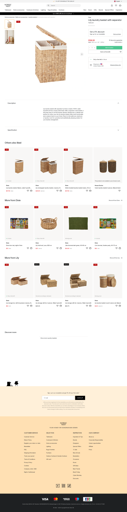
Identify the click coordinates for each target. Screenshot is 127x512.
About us (91, 436)
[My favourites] (116, 5)
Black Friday (76, 472)
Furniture (61, 10)
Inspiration (119, 10)
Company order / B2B (30, 469)
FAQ (25, 449)
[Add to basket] (31, 191)
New (85, 10)
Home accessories (18, 10)
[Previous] (20, 54)
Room (90, 10)
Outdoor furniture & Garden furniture (56, 456)
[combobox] (118, 1)
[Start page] (8, 5)
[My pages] (112, 5)
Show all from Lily (115, 258)
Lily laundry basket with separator (46, 17)
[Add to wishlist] (28, 191)
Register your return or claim (32, 443)
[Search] (48, 5)
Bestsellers (76, 456)
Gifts (95, 10)
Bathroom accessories (21, 17)
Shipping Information (30, 452)
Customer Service (29, 436)
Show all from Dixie (114, 200)
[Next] (82, 54)
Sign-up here (117, 34)
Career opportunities (95, 443)
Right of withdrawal (29, 472)
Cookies (26, 465)
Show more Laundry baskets (49, 338)
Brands (101, 10)
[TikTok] (69, 485)
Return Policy (28, 440)
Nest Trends (76, 469)
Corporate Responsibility (96, 440)
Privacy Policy (28, 462)
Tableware (8, 10)
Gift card (48, 459)
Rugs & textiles (52, 10)
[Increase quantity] (94, 47)
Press (90, 449)
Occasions (76, 459)
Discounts (76, 478)
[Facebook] (58, 485)
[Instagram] (63, 485)
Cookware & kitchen (33, 10)
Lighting (43, 10)
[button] (91, 25)
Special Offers (109, 10)
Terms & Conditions (29, 459)
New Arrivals (76, 452)
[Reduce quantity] (89, 47)
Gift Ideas (75, 465)
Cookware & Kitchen (52, 440)
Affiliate (91, 446)
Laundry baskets (32, 17)
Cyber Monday (77, 475)
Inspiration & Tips (78, 436)
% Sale (75, 449)
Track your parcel (29, 456)
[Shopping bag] (120, 5)
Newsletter (27, 446)
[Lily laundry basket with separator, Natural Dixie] (51, 54)
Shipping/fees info (115, 65)
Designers (76, 443)
